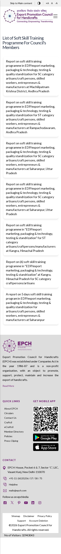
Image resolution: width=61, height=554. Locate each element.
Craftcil (8, 422)
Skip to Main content (21, 3)
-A (56, 3)
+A (47, 3)
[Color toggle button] (38, 2)
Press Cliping (11, 440)
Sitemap (16, 516)
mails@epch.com (17, 490)
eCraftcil (8, 427)
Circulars (9, 413)
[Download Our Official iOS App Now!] (45, 447)
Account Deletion (38, 520)
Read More (8, 385)
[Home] (28, 16)
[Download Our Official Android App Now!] (45, 434)
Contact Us (10, 417)
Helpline (13, 484)
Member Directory (14, 431)
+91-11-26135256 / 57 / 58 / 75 (25, 478)
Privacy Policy (44, 516)
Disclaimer (28, 516)
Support (21, 520)
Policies (8, 436)
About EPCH (11, 408)
